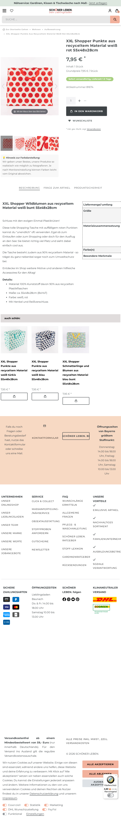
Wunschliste (82, 120)
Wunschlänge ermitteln (72, 502)
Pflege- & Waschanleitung (74, 526)
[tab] (29, 188)
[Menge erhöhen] (79, 101)
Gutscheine (40, 541)
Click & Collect (43, 501)
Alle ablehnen (100, 773)
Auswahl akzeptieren (100, 783)
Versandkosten (94, 129)
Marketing (56, 805)
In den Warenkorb (89, 111)
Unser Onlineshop (10, 502)
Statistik (35, 805)
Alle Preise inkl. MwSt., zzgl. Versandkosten (87, 741)
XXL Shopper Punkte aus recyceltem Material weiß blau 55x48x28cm (45, 370)
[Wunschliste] (11, 10)
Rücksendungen (74, 565)
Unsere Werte (11, 541)
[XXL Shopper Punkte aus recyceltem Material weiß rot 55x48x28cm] (8, 144)
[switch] (110, 795)
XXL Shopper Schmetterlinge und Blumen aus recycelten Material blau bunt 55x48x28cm (76, 372)
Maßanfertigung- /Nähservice (45, 511)
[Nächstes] (56, 86)
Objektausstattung (46, 521)
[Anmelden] (110, 10)
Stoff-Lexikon (72, 548)
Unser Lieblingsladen (12, 514)
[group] (14, 340)
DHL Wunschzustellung (23, 809)
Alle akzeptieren (100, 764)
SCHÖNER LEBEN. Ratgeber (74, 538)
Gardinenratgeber (76, 556)
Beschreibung (29, 187)
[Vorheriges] (3, 86)
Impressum (10, 798)
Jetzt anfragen (98, 3)
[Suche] (115, 19)
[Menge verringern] (85, 101)
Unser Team (9, 525)
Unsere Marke (11, 533)
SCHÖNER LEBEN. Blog (75, 436)
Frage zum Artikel (57, 187)
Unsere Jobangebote (11, 551)
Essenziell (14, 805)
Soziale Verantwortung (105, 566)
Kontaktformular (45, 438)
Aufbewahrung (52, 29)
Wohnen (36, 29)
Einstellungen (35, 813)
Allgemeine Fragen (70, 514)
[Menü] (116, 776)
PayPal (52, 809)
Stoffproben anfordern (41, 531)
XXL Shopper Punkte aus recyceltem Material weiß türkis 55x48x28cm (14, 370)
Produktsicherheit (88, 187)
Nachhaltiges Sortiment (103, 524)
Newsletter (40, 549)
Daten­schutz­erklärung (44, 793)
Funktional (15, 813)
